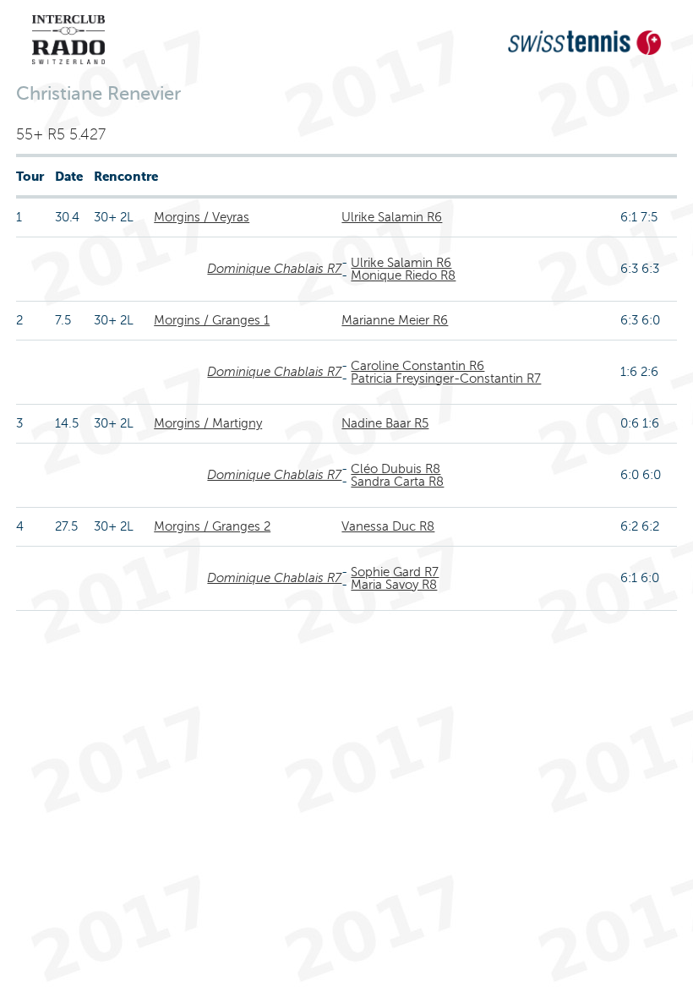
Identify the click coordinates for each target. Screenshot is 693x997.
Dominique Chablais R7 (274, 268)
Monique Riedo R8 (403, 275)
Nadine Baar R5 (384, 423)
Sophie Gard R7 (395, 572)
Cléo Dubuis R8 (395, 469)
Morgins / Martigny (208, 423)
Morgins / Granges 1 (212, 320)
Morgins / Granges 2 (212, 526)
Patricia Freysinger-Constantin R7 (446, 378)
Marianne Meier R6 (394, 320)
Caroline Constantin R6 (417, 366)
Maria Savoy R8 (394, 584)
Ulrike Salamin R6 (391, 217)
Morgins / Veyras (201, 217)
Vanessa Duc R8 (387, 526)
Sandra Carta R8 (397, 481)
